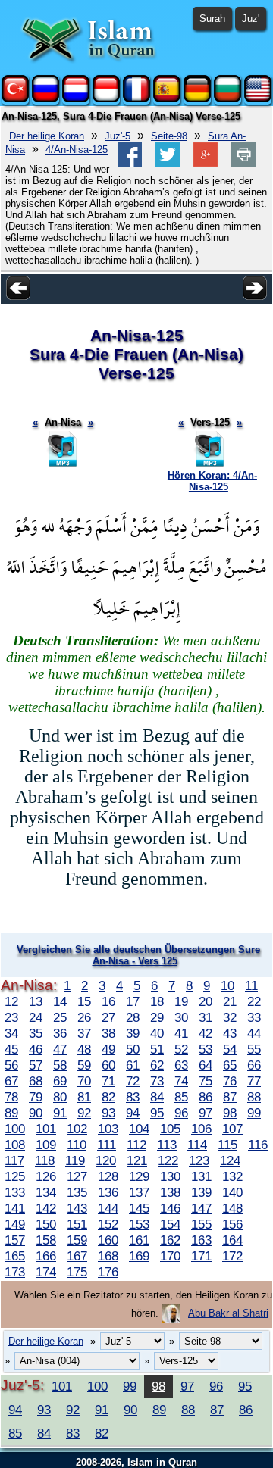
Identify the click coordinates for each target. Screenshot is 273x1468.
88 (254, 1096)
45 (11, 1049)
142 (46, 1208)
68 (35, 1081)
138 (170, 1192)
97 (205, 1112)
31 (205, 1017)
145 (139, 1208)
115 (227, 1144)
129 (139, 1176)
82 (108, 1096)
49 (108, 1049)
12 (11, 1001)
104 (139, 1128)
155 (201, 1224)
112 (136, 1144)
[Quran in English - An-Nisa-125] (257, 99)
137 (139, 1192)
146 (170, 1208)
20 (205, 1001)
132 (232, 1176)
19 (181, 1001)
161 (139, 1240)
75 (205, 1081)
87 (230, 1096)
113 (167, 1144)
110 (76, 1144)
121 (137, 1160)
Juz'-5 (117, 136)
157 (15, 1240)
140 (232, 1192)
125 (15, 1176)
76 (230, 1081)
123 (199, 1160)
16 (108, 1001)
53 (205, 1049)
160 (108, 1240)
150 (46, 1224)
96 (181, 1112)
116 (258, 1144)
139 (201, 1192)
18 (157, 1001)
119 (75, 1160)
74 (181, 1081)
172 (232, 1255)
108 (15, 1144)
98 (230, 1112)
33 (254, 1017)
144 (108, 1208)
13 (35, 1001)
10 (227, 985)
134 (46, 1192)
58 (60, 1065)
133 (15, 1192)
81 (84, 1096)
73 (157, 1081)
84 (157, 1096)
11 (251, 985)
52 (181, 1049)
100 (15, 1128)
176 (108, 1271)
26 (84, 1017)
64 (205, 1065)
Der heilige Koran (46, 136)
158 (46, 1240)
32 (230, 1017)
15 (84, 1001)
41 (181, 1033)
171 (201, 1255)
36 (60, 1033)
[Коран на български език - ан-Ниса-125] (227, 99)
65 (230, 1065)
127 (77, 1176)
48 (84, 1049)
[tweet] (168, 163)
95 (157, 1112)
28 (133, 1017)
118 (45, 1160)
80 (60, 1096)
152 (108, 1224)
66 (254, 1065)
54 (230, 1049)
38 (108, 1033)
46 (35, 1049)
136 (108, 1192)
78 (11, 1096)
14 (60, 1001)
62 (157, 1065)
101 (46, 1128)
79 (35, 1096)
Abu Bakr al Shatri (228, 1313)
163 (201, 1240)
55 (254, 1049)
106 (201, 1128)
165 (15, 1255)
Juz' (250, 18)
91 (60, 1112)
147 (201, 1208)
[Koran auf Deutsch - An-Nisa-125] (197, 99)
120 (106, 1160)
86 (205, 1096)
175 (77, 1271)
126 (46, 1176)
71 (108, 1081)
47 (60, 1049)
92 (84, 1112)
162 (170, 1240)
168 (108, 1255)
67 (11, 1081)
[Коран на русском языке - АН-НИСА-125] (45, 99)
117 (14, 1160)
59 (84, 1065)
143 (77, 1208)
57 (35, 1065)
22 (254, 1001)
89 (11, 1112)
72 (133, 1081)
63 (181, 1065)
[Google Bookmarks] (205, 163)
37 (84, 1033)
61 (133, 1065)
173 (15, 1271)
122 (168, 1160)
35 (35, 1033)
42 (205, 1033)
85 (181, 1096)
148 (232, 1208)
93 (108, 1112)
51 (157, 1049)
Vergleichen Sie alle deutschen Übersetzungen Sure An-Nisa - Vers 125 (138, 955)
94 (133, 1112)
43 (230, 1033)
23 (11, 1017)
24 (35, 1017)
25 (60, 1017)
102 (77, 1128)
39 (133, 1033)
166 (46, 1255)
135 (77, 1192)
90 (35, 1112)
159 (77, 1240)
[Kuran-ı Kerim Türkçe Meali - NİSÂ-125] (15, 99)
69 (60, 1081)
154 (170, 1224)
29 (157, 1017)
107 (232, 1128)
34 (11, 1033)
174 (46, 1271)
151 (77, 1224)
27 (108, 1017)
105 (170, 1128)
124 (230, 1160)
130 (170, 1176)
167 (77, 1255)
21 (230, 1001)
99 (254, 1112)
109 (46, 1144)
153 (139, 1224)
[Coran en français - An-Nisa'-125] (136, 99)
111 (106, 1144)
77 (254, 1081)
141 (15, 1208)
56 (11, 1065)
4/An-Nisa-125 (77, 149)
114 (197, 1144)
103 (108, 1128)
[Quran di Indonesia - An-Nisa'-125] (106, 99)
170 (170, 1255)
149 (15, 1224)
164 (232, 1240)
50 (133, 1049)
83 (133, 1096)
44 (254, 1033)
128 (108, 1176)
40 (157, 1033)
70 (84, 1081)
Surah (212, 18)
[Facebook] (130, 163)
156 (232, 1224)
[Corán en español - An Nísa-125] (166, 99)
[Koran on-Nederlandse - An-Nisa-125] (75, 99)
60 (108, 1065)
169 (139, 1255)
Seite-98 (169, 136)
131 (201, 1176)
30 (181, 1017)
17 (133, 1001)
